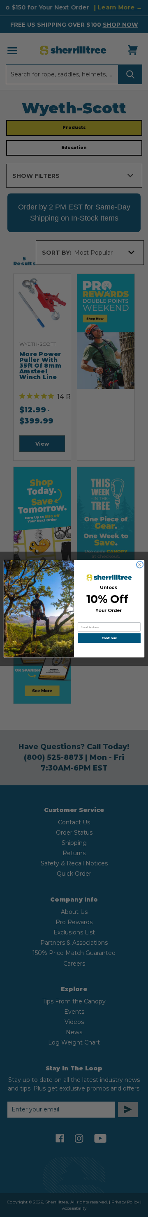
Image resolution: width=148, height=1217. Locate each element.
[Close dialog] (139, 564)
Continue (109, 638)
